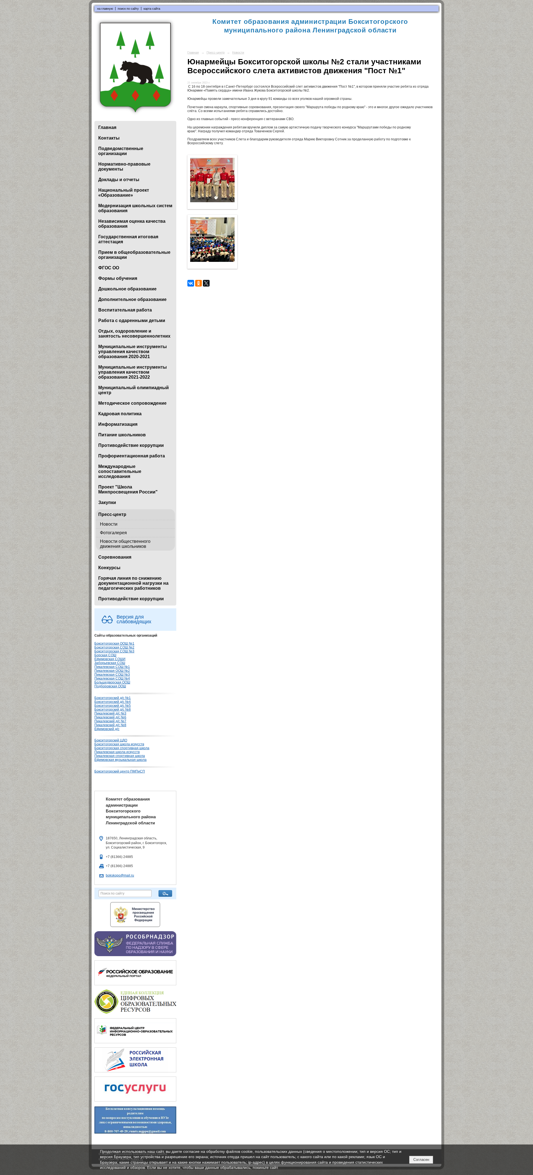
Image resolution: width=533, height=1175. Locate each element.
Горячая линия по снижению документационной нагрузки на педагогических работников (133, 583)
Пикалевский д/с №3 (110, 713)
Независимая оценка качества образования (131, 224)
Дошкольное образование (127, 289)
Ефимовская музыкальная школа (120, 760)
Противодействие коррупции (131, 445)
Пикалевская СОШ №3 (112, 675)
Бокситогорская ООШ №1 (114, 643)
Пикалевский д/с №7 (110, 721)
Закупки (107, 502)
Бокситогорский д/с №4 (112, 702)
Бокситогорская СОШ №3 (114, 651)
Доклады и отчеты (118, 179)
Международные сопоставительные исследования (119, 471)
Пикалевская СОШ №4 (112, 678)
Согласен (421, 1160)
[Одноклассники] (198, 283)
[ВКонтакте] (190, 283)
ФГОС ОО (108, 267)
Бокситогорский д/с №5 (112, 706)
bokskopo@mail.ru (120, 875)
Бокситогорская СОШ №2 (114, 647)
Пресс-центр (112, 514)
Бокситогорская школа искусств (119, 744)
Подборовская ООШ (110, 686)
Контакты (109, 138)
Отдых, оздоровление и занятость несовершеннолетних (134, 333)
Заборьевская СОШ (109, 663)
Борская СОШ (105, 655)
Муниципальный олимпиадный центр (133, 390)
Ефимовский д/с (106, 729)
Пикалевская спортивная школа (119, 756)
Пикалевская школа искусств (117, 752)
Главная (107, 127)
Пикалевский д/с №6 (110, 717)
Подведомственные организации (120, 151)
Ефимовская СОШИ (109, 659)
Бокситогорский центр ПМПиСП (119, 771)
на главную (105, 8)
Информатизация (117, 424)
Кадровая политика (120, 413)
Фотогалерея (113, 532)
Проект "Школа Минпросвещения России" (128, 489)
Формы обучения (117, 278)
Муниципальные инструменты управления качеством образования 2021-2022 (132, 372)
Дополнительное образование (132, 299)
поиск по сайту (128, 8)
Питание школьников (122, 434)
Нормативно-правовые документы (124, 166)
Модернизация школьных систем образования (135, 208)
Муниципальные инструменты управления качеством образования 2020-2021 (132, 351)
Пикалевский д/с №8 (110, 725)
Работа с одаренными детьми (131, 320)
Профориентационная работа (131, 456)
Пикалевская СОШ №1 (112, 667)
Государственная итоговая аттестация (128, 239)
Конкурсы (109, 567)
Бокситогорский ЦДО (110, 740)
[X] (206, 283)
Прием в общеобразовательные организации (134, 255)
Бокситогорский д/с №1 (112, 698)
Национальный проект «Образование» (123, 192)
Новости (108, 524)
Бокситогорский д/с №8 (112, 709)
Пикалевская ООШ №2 (112, 671)
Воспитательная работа (125, 310)
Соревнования (114, 557)
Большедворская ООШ (112, 682)
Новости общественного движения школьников (125, 544)
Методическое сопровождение (132, 403)
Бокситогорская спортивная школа (121, 748)
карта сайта (152, 8)
